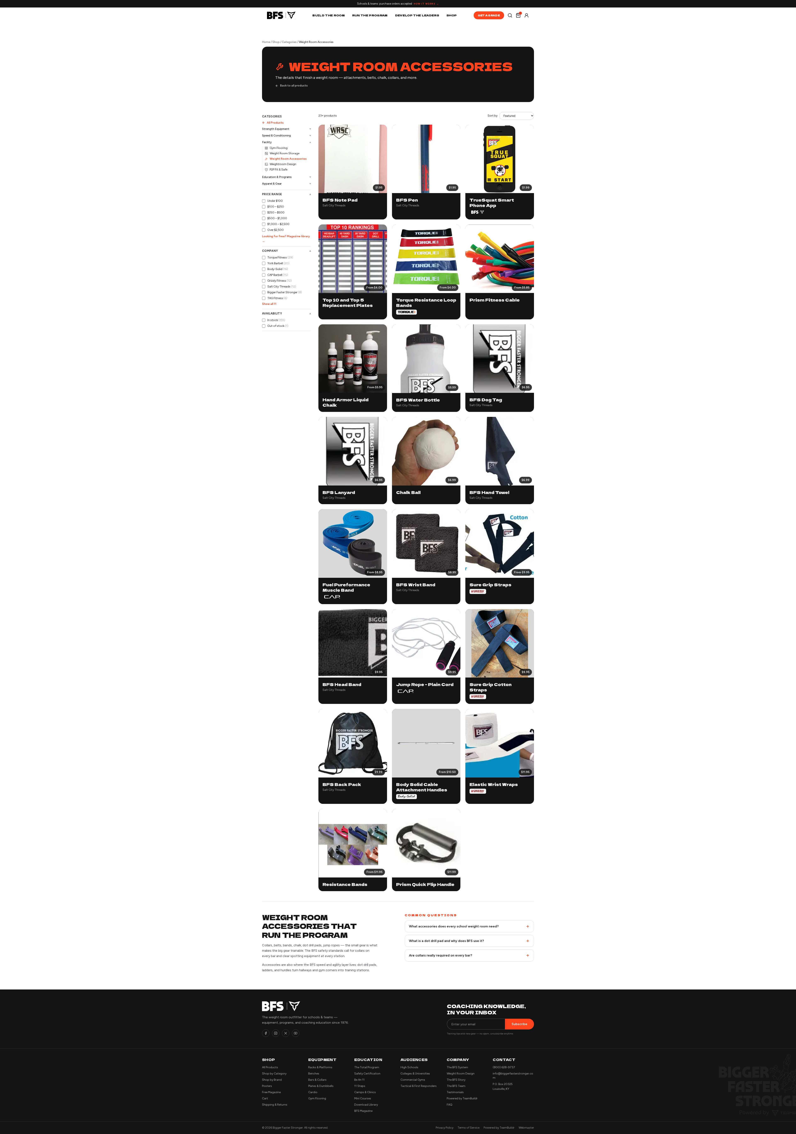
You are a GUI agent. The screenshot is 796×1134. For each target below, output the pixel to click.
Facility (286, 142)
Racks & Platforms (320, 1067)
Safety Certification (367, 1073)
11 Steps (359, 1086)
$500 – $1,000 (277, 218)
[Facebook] (265, 1033)
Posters (267, 1086)
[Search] (509, 15)
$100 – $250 (275, 206)
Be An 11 (359, 1080)
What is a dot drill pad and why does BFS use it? (446, 941)
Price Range (286, 194)
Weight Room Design (460, 1073)
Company (286, 251)
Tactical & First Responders (418, 1086)
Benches (313, 1073)
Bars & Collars (317, 1080)
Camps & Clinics (365, 1092)
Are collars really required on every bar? (440, 955)
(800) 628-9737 (504, 1067)
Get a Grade (489, 15)
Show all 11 (269, 304)
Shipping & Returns (274, 1104)
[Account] (526, 15)
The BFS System (457, 1067)
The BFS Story (456, 1080)
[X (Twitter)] (285, 1033)
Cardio (312, 1092)
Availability (286, 313)
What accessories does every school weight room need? (454, 926)
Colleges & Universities (415, 1073)
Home (266, 42)
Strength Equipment (286, 129)
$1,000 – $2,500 (278, 224)
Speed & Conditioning (286, 135)
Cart (265, 1098)
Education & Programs (286, 177)
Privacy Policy (444, 1127)
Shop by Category (274, 1073)
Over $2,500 (275, 230)
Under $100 (275, 201)
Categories (289, 42)
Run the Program (370, 15)
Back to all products (294, 85)
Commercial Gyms (412, 1080)
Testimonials (455, 1092)
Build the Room (328, 15)
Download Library (366, 1104)
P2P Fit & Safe (278, 169)
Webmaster (526, 1127)
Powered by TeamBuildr (462, 1098)
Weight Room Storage (284, 153)
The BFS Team (456, 1086)
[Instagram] (275, 1033)
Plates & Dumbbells (321, 1086)
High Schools (409, 1067)
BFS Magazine (363, 1111)
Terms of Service (468, 1127)
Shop (452, 15)
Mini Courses (362, 1098)
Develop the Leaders (417, 15)
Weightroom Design (283, 164)
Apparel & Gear (286, 183)
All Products (275, 122)
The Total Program (366, 1067)
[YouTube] (295, 1033)
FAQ (449, 1104)
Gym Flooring (279, 148)
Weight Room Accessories (288, 159)
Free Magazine (271, 1092)
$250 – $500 (275, 212)
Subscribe (519, 1024)
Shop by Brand (272, 1080)
